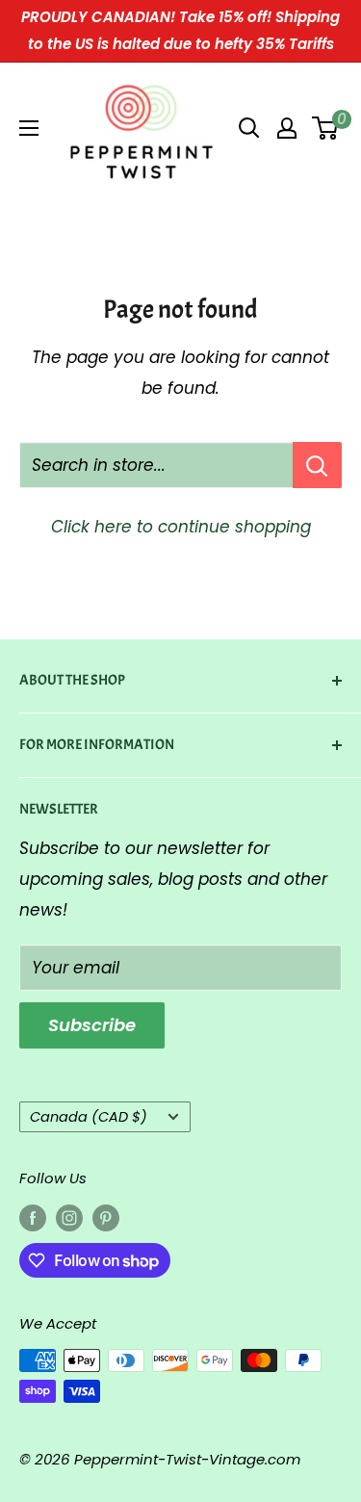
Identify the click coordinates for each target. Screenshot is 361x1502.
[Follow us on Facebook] (32, 1218)
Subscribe (92, 1025)
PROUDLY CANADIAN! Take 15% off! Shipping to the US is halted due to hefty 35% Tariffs (180, 30)
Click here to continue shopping (181, 526)
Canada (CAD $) (88, 1116)
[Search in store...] (317, 465)
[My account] (287, 128)
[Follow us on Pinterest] (105, 1218)
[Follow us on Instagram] (69, 1218)
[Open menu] (29, 128)
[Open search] (249, 128)
